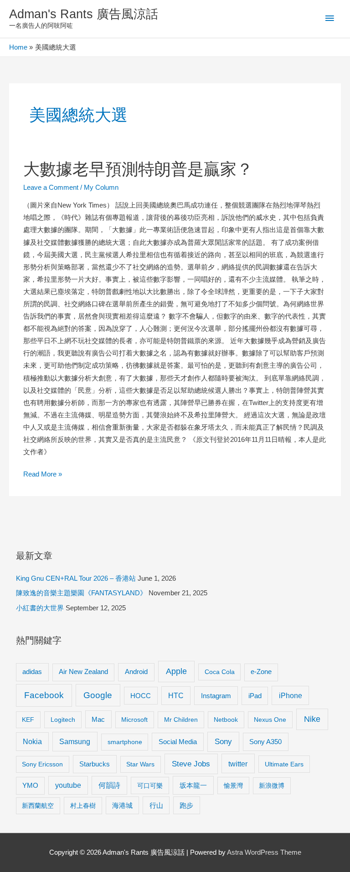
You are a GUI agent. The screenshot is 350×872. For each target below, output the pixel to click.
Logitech (63, 719)
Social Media (178, 741)
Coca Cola (220, 671)
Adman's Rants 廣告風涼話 (83, 14)
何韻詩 (109, 785)
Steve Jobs (191, 764)
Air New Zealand (83, 671)
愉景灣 (233, 785)
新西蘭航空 (38, 805)
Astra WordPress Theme (264, 852)
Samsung (74, 741)
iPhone (290, 695)
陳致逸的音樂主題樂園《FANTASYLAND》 (81, 593)
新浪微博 (271, 785)
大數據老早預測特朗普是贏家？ (138, 169)
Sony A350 (265, 741)
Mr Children (181, 719)
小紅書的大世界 (40, 608)
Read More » (42, 475)
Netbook (226, 719)
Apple (176, 671)
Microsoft (134, 719)
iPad (255, 696)
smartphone (125, 741)
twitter (237, 764)
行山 (156, 805)
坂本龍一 (193, 785)
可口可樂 (150, 785)
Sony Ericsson (42, 764)
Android (136, 671)
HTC (176, 696)
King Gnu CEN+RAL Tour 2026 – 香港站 (76, 578)
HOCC (140, 696)
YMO (30, 785)
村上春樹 (83, 805)
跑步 (186, 805)
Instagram (216, 696)
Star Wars (140, 764)
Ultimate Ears (284, 764)
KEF (28, 719)
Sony (223, 741)
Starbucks (94, 764)
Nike (312, 719)
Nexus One (270, 719)
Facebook (44, 695)
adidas (32, 671)
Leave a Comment (50, 187)
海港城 (122, 805)
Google (97, 695)
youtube (68, 785)
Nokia (32, 741)
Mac (98, 719)
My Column (101, 187)
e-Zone (261, 671)
